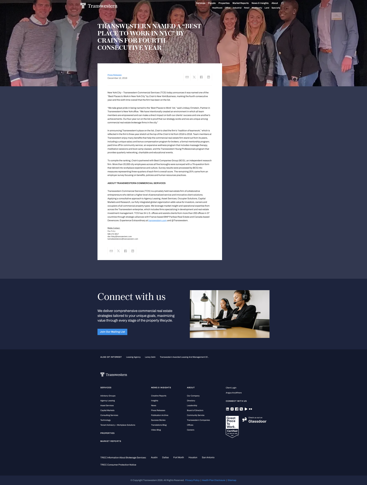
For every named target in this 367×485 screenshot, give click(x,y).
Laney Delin (150, 357)
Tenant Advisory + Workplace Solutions (117, 425)
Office (227, 8)
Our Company (193, 396)
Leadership (192, 405)
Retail (246, 8)
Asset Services (107, 405)
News (153, 405)
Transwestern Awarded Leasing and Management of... (184, 357)
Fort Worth (178, 457)
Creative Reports (158, 396)
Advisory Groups (107, 396)
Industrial (237, 8)
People (212, 3)
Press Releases (115, 75)
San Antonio (208, 457)
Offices (190, 425)
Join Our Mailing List (112, 331)
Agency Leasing (107, 401)
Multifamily (257, 8)
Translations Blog (159, 425)
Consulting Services (109, 415)
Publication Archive (159, 415)
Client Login (231, 388)
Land (266, 8)
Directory (191, 401)
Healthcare (217, 8)
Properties (224, 3)
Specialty (276, 8)
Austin (154, 457)
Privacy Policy (192, 480)
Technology (105, 420)
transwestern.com (157, 220)
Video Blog (156, 430)
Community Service (195, 415)
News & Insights (260, 3)
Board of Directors (195, 410)
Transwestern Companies (198, 420)
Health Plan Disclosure (213, 480)
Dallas (165, 457)
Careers (190, 430)
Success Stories (158, 420)
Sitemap (232, 480)
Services (200, 3)
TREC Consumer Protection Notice (118, 464)
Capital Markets (107, 410)
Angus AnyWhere (234, 393)
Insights (154, 401)
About (275, 3)
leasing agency (133, 357)
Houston (193, 457)
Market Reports (241, 3)
